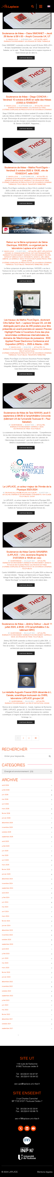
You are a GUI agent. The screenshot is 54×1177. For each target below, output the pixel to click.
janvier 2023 (6, 976)
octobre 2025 (6, 831)
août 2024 (5, 892)
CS (47, 176)
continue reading (25, 128)
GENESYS (37, 256)
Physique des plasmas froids (36, 258)
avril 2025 (5, 859)
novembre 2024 (7, 883)
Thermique (46, 41)
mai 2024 (5, 906)
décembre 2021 (7, 1018)
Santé (24, 260)
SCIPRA (29, 260)
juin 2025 (5, 850)
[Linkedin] (27, 1128)
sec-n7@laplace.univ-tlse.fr (27, 1118)
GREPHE (5, 258)
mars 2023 (5, 967)
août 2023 (5, 948)
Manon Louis (13, 39)
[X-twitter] (20, 1128)
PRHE (49, 258)
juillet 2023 (5, 953)
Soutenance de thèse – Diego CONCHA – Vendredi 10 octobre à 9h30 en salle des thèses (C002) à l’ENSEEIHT (27, 99)
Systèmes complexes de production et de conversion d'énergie (27, 109)
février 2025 (6, 869)
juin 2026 (5, 794)
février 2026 (6, 813)
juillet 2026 (5, 789)
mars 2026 (5, 808)
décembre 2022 (7, 981)
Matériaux (28, 180)
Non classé (46, 494)
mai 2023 (5, 962)
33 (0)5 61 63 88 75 (29, 1111)
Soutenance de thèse (33, 41)
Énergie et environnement (14, 41)
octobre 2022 (6, 990)
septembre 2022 (7, 995)
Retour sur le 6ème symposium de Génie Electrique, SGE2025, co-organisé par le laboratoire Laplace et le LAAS (27, 244)
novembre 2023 (7, 934)
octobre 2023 (6, 939)
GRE (42, 256)
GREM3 (46, 256)
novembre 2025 (7, 827)
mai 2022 (5, 1009)
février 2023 (6, 972)
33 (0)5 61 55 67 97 (29, 1073)
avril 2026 (5, 803)
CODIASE (47, 105)
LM (10, 258)
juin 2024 (5, 901)
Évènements (28, 256)
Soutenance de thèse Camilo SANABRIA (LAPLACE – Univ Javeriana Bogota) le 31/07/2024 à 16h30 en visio (27, 554)
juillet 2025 (5, 845)
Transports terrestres (37, 184)
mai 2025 (5, 855)
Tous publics (22, 184)
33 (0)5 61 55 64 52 (29, 1076)
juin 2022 (5, 1004)
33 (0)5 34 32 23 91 (29, 1108)
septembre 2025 (7, 836)
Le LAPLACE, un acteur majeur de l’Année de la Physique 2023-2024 (27, 488)
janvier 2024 (6, 925)
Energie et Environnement (37, 178)
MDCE (22, 258)
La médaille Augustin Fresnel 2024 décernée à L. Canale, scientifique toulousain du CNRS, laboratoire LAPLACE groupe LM (27, 695)
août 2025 (5, 841)
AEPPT (45, 39)
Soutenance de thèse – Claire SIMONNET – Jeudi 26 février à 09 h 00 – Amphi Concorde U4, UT (27, 34)
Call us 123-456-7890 (9, 1034)
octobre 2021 (6, 1023)
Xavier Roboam (16, 424)
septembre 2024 (7, 887)
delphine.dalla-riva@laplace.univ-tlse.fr (20, 492)
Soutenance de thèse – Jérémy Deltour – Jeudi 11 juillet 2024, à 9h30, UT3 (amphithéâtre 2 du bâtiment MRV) (27, 626)
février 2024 (6, 920)
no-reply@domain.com (27, 1034)
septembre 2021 (7, 1028)
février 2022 (6, 1014)
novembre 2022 (7, 986)
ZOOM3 (46, 264)
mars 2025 (5, 864)
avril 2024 (5, 911)
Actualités (38, 39)
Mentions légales (44, 1171)
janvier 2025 (6, 873)
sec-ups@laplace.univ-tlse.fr (27, 1083)
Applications (47, 251)
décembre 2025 (7, 822)
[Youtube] (33, 1128)
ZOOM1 (32, 496)
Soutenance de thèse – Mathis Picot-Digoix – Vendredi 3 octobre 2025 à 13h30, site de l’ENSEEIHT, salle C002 (27, 170)
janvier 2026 (6, 817)
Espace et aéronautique (14, 180)
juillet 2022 (5, 1000)
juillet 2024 (5, 897)
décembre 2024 (7, 878)
